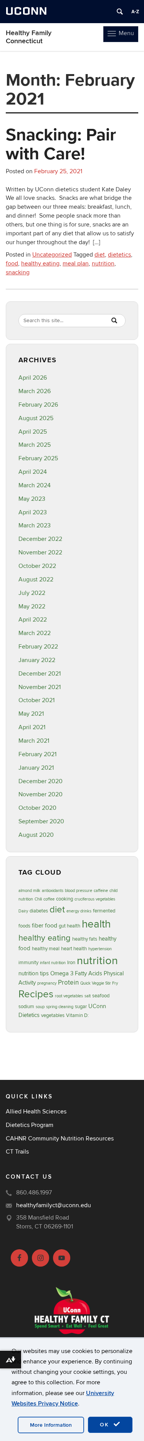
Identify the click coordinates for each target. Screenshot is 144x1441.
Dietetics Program (29, 1125)
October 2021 (36, 700)
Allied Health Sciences (36, 1111)
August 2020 (36, 835)
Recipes (35, 994)
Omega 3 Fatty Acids (76, 973)
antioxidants (52, 890)
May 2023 (31, 499)
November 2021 (39, 687)
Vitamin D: (77, 1015)
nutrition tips (33, 973)
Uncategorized (52, 254)
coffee (49, 899)
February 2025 (38, 458)
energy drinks (78, 911)
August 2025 (35, 418)
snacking (18, 272)
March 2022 (34, 633)
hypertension (100, 948)
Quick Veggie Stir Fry (99, 983)
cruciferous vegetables (94, 899)
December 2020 (40, 781)
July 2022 (31, 593)
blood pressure (78, 890)
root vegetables (69, 995)
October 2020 (37, 808)
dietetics (119, 254)
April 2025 (32, 432)
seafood (100, 996)
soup (40, 1006)
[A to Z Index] (135, 11)
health (96, 924)
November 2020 (40, 794)
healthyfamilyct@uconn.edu (53, 1205)
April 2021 (31, 727)
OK (105, 1424)
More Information (51, 1425)
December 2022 (40, 539)
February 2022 (38, 646)
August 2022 (35, 579)
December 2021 (39, 673)
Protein (68, 982)
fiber (37, 925)
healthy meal (46, 949)
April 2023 (32, 512)
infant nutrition (53, 962)
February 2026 (38, 405)
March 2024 (34, 485)
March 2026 (34, 391)
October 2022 (37, 566)
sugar (81, 1006)
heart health (74, 949)
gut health (69, 926)
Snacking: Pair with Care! (61, 144)
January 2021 (36, 768)
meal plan (76, 263)
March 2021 (33, 741)
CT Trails (17, 1152)
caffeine (101, 890)
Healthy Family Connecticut (28, 37)
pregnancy (46, 983)
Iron (71, 963)
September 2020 (41, 821)
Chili (38, 899)
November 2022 (40, 552)
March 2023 (34, 525)
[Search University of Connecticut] (120, 11)
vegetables (53, 1015)
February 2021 (37, 754)
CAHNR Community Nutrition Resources (60, 1138)
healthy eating (40, 263)
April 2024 (32, 472)
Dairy (23, 911)
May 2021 (31, 714)
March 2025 (34, 445)
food (12, 263)
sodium (26, 1006)
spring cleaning (59, 1006)
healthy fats (84, 939)
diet (99, 254)
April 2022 (32, 619)
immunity (28, 963)
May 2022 (31, 606)
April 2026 (32, 378)
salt (87, 995)
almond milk (29, 890)
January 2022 (36, 660)
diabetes (39, 911)
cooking (64, 899)
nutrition (103, 263)
